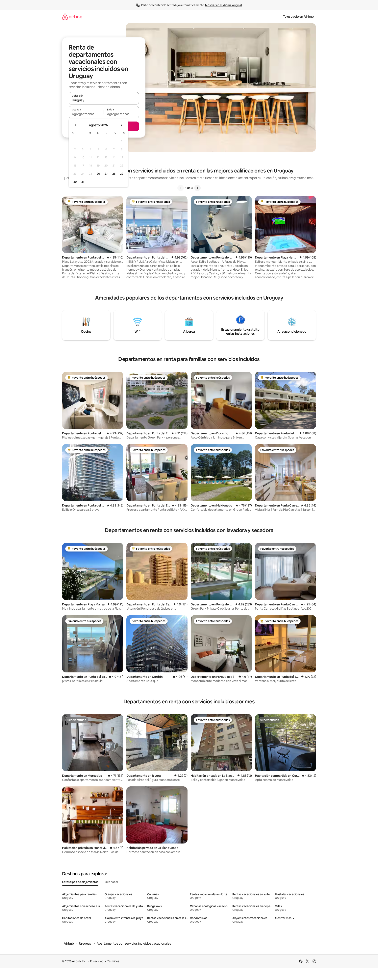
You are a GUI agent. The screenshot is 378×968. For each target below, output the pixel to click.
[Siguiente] (197, 188)
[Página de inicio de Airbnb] (72, 16)
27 (106, 173)
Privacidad (97, 961)
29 (121, 173)
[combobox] (104, 100)
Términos (113, 961)
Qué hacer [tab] (111, 882)
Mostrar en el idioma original (223, 5)
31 (82, 182)
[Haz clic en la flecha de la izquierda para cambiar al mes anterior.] (75, 125)
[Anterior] (180, 188)
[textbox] (86, 114)
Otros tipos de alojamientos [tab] (80, 882)
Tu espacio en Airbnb (298, 16)
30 (75, 182)
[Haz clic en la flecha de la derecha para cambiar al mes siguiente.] (121, 125)
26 (98, 173)
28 (113, 173)
